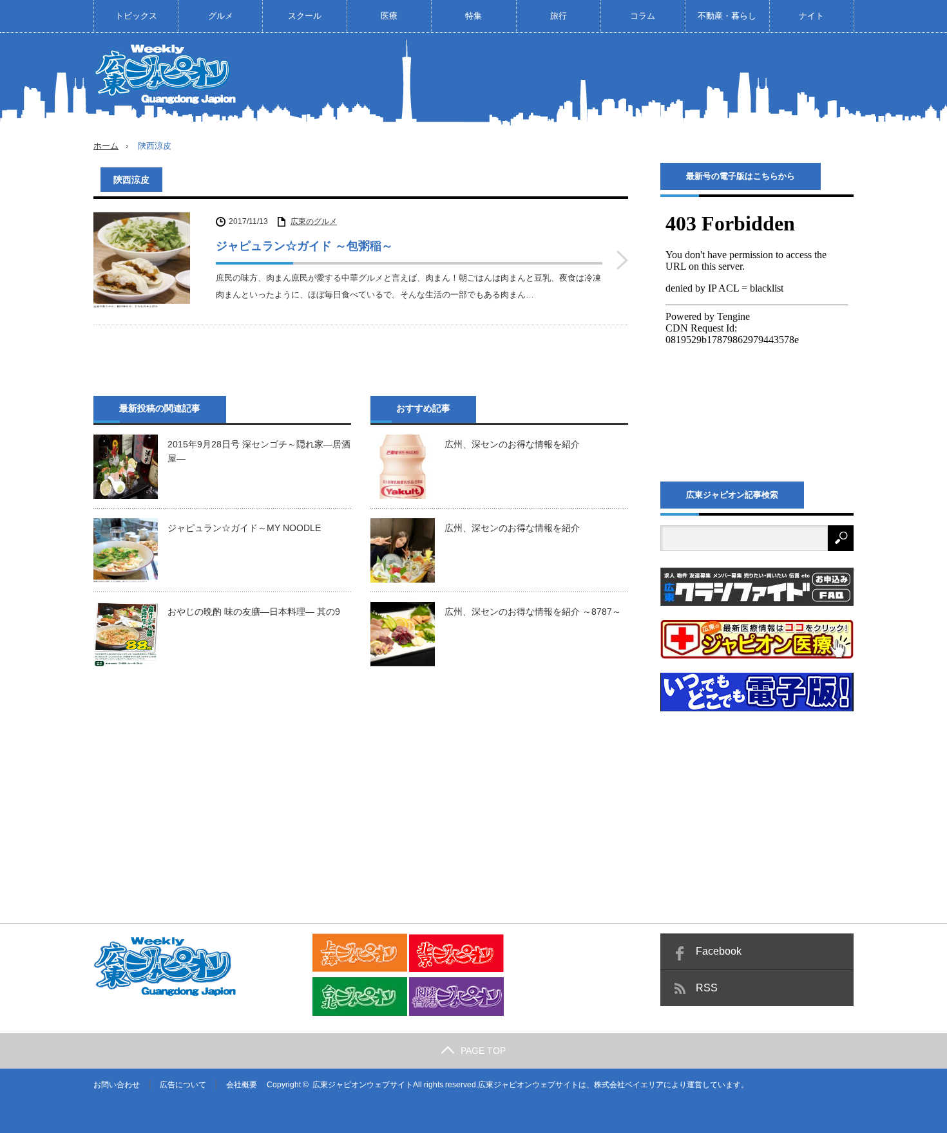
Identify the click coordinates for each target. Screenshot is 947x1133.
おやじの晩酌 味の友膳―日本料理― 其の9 (253, 611)
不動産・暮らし (727, 16)
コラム (642, 16)
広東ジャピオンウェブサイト (362, 1084)
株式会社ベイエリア (629, 1084)
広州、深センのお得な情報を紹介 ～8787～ (533, 611)
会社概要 (241, 1084)
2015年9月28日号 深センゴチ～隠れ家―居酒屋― (258, 451)
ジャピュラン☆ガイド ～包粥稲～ (304, 245)
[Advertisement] (619, 80)
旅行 (558, 16)
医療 (389, 16)
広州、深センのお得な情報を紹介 (512, 444)
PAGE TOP (483, 1050)
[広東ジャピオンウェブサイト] (167, 73)
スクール (304, 16)
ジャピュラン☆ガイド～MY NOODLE (244, 528)
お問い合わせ (116, 1084)
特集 (473, 16)
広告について (183, 1084)
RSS (707, 987)
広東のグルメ (314, 221)
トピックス (136, 16)
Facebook (718, 951)
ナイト (811, 16)
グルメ (220, 16)
